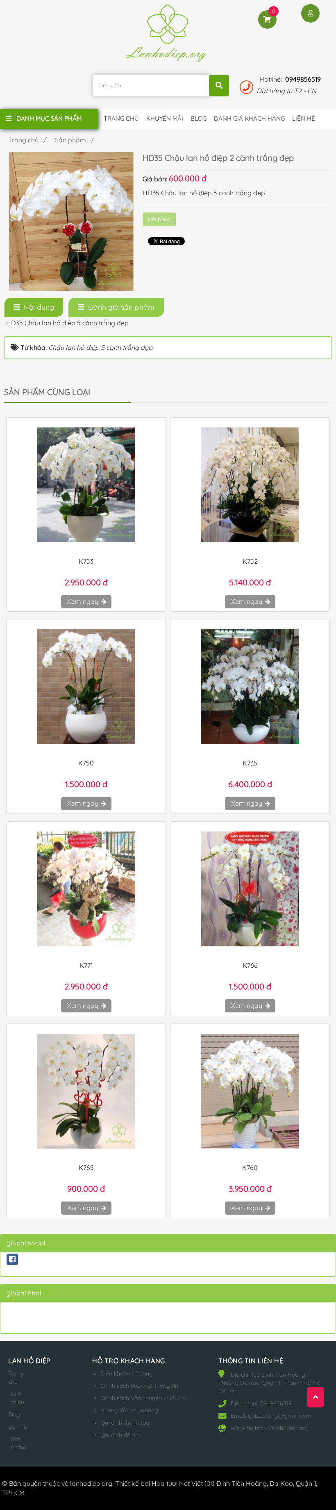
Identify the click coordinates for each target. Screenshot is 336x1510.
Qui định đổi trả (120, 1435)
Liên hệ (17, 1426)
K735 (250, 763)
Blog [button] (199, 118)
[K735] (250, 686)
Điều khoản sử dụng (126, 1373)
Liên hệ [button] (303, 118)
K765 (86, 1167)
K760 (250, 1167)
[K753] (86, 485)
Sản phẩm (18, 1443)
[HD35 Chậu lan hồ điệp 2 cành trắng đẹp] (71, 221)
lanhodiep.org (91, 1483)
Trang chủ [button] (121, 118)
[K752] (250, 485)
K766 (250, 965)
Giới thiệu (17, 1398)
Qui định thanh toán (126, 1422)
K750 (86, 763)
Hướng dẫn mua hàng (129, 1410)
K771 (86, 965)
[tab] (34, 307)
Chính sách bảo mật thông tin (139, 1385)
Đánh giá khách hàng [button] (249, 118)
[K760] (250, 1091)
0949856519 (303, 79)
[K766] (250, 889)
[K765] (86, 1091)
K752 (250, 561)
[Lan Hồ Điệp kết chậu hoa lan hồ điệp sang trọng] (168, 36)
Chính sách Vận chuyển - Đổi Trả (143, 1398)
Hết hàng (159, 219)
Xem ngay (83, 601)
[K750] (86, 686)
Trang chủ (15, 1377)
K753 (86, 561)
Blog (14, 1414)
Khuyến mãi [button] (164, 118)
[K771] (86, 889)
